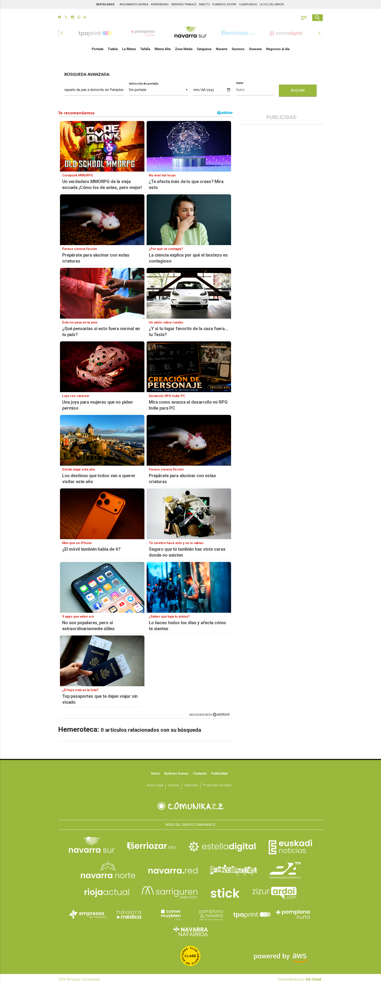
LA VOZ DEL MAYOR (272, 4)
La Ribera (129, 49)
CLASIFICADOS (248, 4)
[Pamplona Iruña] (293, 914)
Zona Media (183, 49)
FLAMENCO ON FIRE (224, 4)
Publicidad (219, 773)
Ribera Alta (163, 49)
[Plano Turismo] (211, 914)
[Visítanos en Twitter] (66, 17)
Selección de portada (143, 83)
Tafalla (145, 49)
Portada (97, 49)
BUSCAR (298, 90)
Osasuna (255, 49)
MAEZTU (204, 4)
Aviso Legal (155, 785)
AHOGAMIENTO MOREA (134, 4)
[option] (190, 33)
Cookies (173, 785)
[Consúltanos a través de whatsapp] (78, 17)
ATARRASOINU (160, 4)
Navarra (221, 49)
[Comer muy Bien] (170, 914)
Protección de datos (217, 785)
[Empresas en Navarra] (88, 914)
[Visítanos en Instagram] (72, 17)
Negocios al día (277, 49)
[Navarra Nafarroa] (190, 931)
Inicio (155, 773)
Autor (240, 83)
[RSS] (85, 17)
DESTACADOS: (105, 4)
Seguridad (191, 785)
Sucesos (238, 49)
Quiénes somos (176, 773)
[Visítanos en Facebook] (59, 17)
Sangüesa (204, 49)
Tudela (113, 49)
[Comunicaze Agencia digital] (190, 806)
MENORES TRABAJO (183, 4)
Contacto (200, 773)
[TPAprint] (252, 914)
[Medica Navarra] (129, 914)
